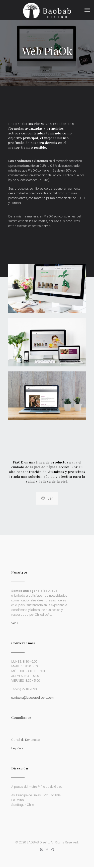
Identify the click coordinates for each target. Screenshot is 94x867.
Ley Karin (18, 748)
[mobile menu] (87, 10)
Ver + (15, 623)
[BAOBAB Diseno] (47, 10)
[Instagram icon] (52, 849)
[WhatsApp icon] (42, 849)
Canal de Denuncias (25, 740)
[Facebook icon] (47, 849)
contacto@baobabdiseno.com (32, 697)
